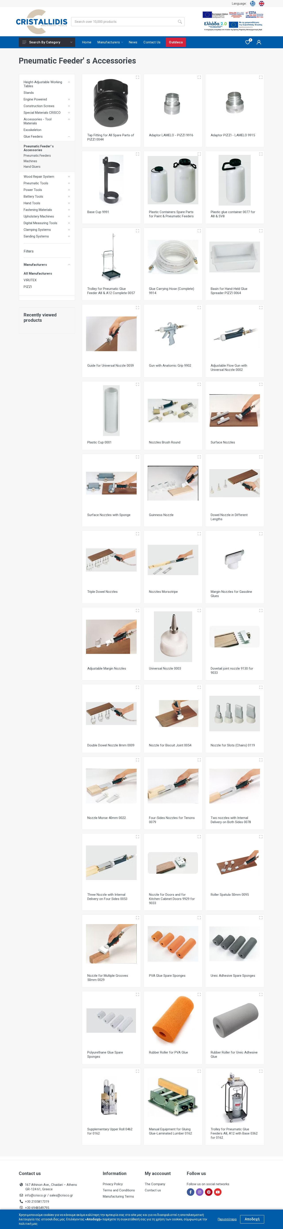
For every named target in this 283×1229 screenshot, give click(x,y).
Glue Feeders (33, 137)
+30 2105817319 (36, 1202)
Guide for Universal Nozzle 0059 (110, 366)
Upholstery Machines (39, 216)
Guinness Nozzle (161, 515)
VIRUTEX (30, 280)
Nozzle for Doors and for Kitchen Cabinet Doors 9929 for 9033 (172, 899)
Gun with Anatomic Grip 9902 (170, 366)
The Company (155, 1184)
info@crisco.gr (36, 1195)
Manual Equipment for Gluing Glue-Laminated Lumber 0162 (170, 1131)
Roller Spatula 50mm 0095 (230, 895)
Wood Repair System (39, 177)
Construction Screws (39, 106)
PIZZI (28, 287)
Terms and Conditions (119, 1190)
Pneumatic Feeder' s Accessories (39, 148)
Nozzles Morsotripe (163, 592)
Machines (30, 161)
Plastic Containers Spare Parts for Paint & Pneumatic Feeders (171, 214)
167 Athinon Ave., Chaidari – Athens (51, 1187)
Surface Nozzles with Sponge (108, 515)
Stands (29, 93)
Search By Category (44, 42)
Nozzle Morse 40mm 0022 (106, 818)
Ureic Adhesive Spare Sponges (233, 976)
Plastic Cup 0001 (99, 442)
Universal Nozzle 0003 (165, 668)
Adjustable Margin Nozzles (106, 668)
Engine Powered (35, 99)
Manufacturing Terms (118, 1196)
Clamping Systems (37, 230)
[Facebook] (190, 1192)
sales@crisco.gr (61, 1195)
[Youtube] (218, 1192)
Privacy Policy (113, 1184)
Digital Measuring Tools (40, 223)
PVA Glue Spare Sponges (167, 976)
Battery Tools (33, 196)
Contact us (153, 1190)
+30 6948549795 (37, 1208)
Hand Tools (32, 203)
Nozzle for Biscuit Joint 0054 (170, 745)
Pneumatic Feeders (37, 155)
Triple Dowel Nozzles (102, 592)
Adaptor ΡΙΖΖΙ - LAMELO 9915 (233, 135)
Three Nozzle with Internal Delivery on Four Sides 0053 (107, 897)
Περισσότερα (227, 1219)
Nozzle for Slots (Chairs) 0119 (233, 745)
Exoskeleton (32, 130)
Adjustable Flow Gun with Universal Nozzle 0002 (229, 368)
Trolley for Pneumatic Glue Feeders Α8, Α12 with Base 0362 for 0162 (234, 1133)
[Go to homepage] (41, 21)
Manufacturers (35, 265)
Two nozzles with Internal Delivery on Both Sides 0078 (231, 820)
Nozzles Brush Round (164, 442)
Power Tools (33, 190)
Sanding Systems (36, 236)
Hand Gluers (32, 166)
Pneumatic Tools (36, 183)
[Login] (259, 42)
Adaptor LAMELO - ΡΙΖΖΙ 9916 (171, 135)
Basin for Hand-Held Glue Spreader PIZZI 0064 (229, 291)
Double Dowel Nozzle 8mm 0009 (110, 745)
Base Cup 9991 (98, 212)
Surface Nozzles (223, 442)
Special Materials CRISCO (42, 113)
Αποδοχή (252, 1219)
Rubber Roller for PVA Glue (168, 1052)
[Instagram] (199, 1192)
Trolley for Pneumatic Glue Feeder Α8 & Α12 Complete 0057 (111, 291)
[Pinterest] (208, 1192)
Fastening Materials (38, 210)
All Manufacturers (38, 273)
